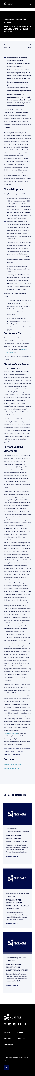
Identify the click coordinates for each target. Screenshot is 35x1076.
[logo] (13, 1017)
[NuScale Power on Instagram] (14, 1024)
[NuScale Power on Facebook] (19, 1024)
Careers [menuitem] (21, 1032)
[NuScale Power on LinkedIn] (9, 1024)
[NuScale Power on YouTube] (24, 1024)
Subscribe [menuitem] (7, 1038)
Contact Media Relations (11, 768)
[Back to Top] (6, 1067)
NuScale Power (9, 20)
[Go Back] (17, 45)
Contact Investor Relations (12, 764)
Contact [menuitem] (7, 1032)
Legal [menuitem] (5, 1060)
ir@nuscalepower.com (11, 733)
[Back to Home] (8, 4)
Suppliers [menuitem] (21, 1038)
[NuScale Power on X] (5, 1024)
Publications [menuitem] (8, 1044)
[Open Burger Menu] (30, 3)
